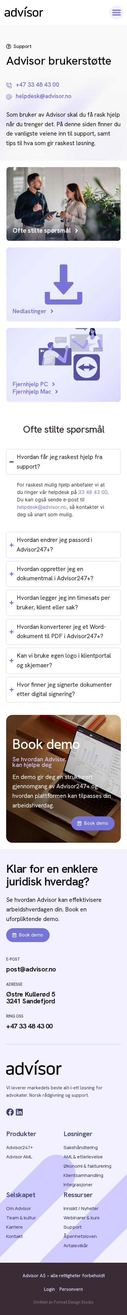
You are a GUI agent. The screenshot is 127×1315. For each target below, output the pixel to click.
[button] (116, 12)
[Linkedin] (19, 1112)
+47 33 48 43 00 (29, 1026)
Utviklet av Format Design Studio (63, 1302)
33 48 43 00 (93, 492)
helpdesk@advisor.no (42, 507)
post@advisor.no (31, 969)
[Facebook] (10, 1112)
